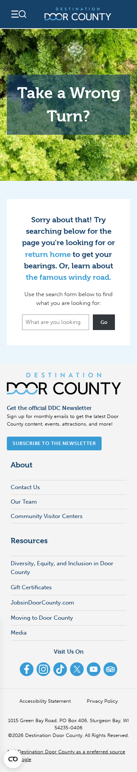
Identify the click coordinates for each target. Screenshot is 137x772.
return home (48, 254)
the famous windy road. (68, 277)
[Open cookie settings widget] (13, 759)
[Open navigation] (18, 14)
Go (104, 322)
